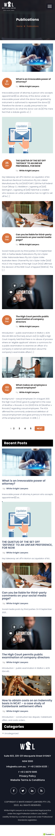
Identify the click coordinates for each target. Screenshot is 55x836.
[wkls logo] (9, 10)
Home (20, 26)
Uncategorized (11, 733)
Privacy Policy (27, 776)
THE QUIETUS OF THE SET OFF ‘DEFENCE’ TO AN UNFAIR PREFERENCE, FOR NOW (27, 545)
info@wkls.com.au (16, 766)
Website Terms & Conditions (27, 780)
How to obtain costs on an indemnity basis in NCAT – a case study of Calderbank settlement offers (27, 703)
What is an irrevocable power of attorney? (23, 482)
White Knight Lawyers (17, 488)
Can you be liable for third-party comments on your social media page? (24, 595)
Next (39, 428)
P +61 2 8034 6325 (37, 766)
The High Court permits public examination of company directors (26, 656)
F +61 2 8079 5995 (27, 771)
